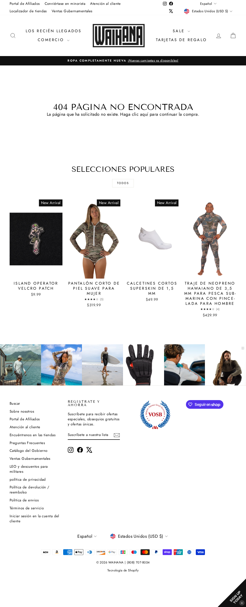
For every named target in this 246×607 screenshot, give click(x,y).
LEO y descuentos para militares (29, 469)
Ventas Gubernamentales (72, 11)
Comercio (52, 40)
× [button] (242, 603)
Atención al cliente (105, 3)
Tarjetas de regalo (181, 40)
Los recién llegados (54, 31)
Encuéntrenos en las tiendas (32, 435)
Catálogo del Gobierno (28, 450)
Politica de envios (24, 500)
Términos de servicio (27, 508)
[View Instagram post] (61, 364)
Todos (123, 183)
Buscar (15, 403)
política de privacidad (28, 479)
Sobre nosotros (22, 411)
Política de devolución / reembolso (29, 490)
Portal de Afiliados (25, 3)
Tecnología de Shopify (123, 570)
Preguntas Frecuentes (27, 443)
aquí (144, 114)
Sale (179, 31)
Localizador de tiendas (28, 11)
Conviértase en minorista (65, 3)
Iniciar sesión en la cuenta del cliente (34, 518)
